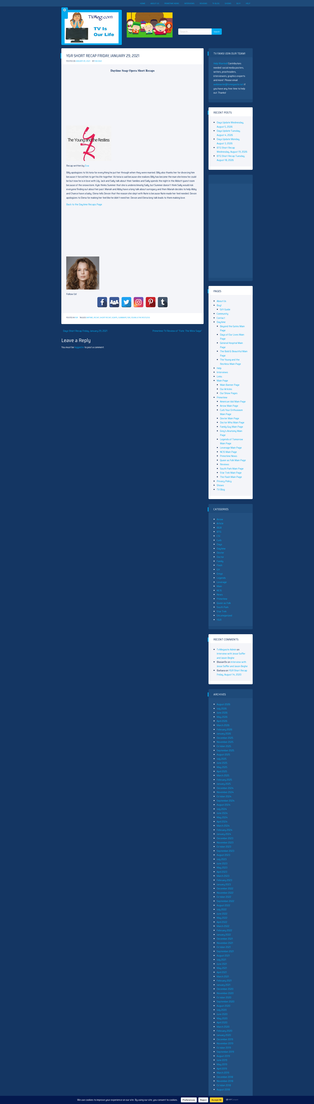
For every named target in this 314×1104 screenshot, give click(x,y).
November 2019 (225, 1043)
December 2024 (225, 788)
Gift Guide (225, 309)
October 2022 (224, 897)
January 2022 (224, 935)
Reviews (203, 3)
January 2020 (224, 1035)
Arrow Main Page (229, 406)
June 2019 (222, 1060)
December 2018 (225, 1077)
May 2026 (222, 717)
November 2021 (225, 943)
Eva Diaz (98, 61)
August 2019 (223, 1056)
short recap (105, 317)
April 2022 (222, 922)
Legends (221, 578)
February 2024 (224, 830)
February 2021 (224, 981)
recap (96, 317)
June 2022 (222, 914)
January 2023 (224, 884)
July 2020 (222, 1010)
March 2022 (223, 926)
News (220, 594)
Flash (219, 565)
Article (220, 523)
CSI (218, 536)
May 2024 (222, 817)
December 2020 (225, 989)
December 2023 (225, 838)
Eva (87, 166)
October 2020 (224, 997)
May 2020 (222, 1018)
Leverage (222, 582)
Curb (219, 540)
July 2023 (222, 859)
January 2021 (223, 985)
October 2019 (224, 1048)
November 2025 (225, 742)
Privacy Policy (224, 481)
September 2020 (225, 1001)
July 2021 (221, 960)
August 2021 (223, 956)
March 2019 (223, 1073)
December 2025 (225, 738)
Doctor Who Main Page (232, 422)
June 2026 (222, 713)
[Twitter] (126, 302)
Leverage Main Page (231, 448)
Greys (220, 574)
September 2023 (225, 851)
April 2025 (222, 771)
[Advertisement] (201, 15)
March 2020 (223, 1027)
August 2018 (223, 1089)
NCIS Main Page (228, 452)
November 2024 (225, 792)
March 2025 (223, 775)
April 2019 (222, 1069)
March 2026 (223, 725)
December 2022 (225, 888)
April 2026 (222, 721)
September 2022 (225, 901)
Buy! (238, 3)
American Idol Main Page (233, 401)
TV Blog (215, 3)
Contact (221, 318)
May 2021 (222, 968)
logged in (79, 347)
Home (142, 3)
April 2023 (222, 872)
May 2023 (222, 868)
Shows (228, 3)
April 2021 (222, 972)
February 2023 (224, 880)
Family (220, 561)
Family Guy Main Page (231, 427)
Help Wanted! (220, 63)
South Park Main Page (232, 469)
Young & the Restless (140, 317)
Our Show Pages (228, 393)
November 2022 (225, 893)
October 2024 (224, 796)
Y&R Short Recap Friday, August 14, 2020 (232, 672)
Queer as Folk (224, 603)
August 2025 (223, 754)
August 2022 (223, 905)
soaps (114, 317)
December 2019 (225, 1039)
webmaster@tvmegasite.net (228, 84)
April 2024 (222, 822)
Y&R (76, 317)
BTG (219, 532)
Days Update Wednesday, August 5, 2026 (230, 124)
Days (219, 544)
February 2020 (224, 1031)
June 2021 (222, 964)
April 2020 (222, 1022)
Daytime (89, 317)
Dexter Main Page (229, 418)
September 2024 (226, 801)
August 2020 (223, 1006)
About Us (154, 3)
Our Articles (226, 389)
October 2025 (224, 746)
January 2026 (224, 734)
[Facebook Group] (114, 302)
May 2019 (222, 1064)
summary (122, 317)
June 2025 (222, 763)
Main (219, 586)
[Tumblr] (162, 302)
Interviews (189, 3)
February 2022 (224, 930)
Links (219, 376)
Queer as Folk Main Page (233, 460)
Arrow (220, 519)
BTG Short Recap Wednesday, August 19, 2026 (232, 150)
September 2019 (225, 1052)
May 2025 (222, 767)
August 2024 (223, 805)
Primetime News (171, 3)
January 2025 (224, 784)
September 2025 (225, 750)
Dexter (220, 553)
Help (248, 3)
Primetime (222, 397)
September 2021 (225, 951)
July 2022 (222, 909)
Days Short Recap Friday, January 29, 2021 (85, 331)
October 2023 (224, 847)
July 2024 (222, 809)
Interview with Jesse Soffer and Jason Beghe (231, 656)
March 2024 (223, 826)
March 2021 (223, 976)
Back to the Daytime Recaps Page (84, 204)
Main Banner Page (229, 385)
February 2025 (224, 780)
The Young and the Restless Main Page (230, 362)
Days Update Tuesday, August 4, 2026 (228, 133)
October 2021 (224, 947)
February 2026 (224, 729)
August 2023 (223, 855)
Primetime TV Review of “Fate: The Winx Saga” (177, 331)
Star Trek (222, 611)
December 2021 (225, 939)
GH (218, 569)
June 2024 (222, 813)
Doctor (220, 557)
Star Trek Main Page (231, 473)
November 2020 (225, 993)
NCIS (219, 590)
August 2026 (223, 704)
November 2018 (225, 1081)
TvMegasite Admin (226, 649)
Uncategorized (224, 615)
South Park (222, 607)
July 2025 (222, 759)
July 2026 (222, 709)
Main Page (222, 381)
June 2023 (222, 863)
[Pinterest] (150, 302)
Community (222, 314)
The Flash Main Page (231, 477)
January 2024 (224, 834)
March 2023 (223, 876)
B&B (219, 528)
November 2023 (225, 842)
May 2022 (222, 918)
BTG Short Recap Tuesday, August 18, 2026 (231, 158)
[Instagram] (138, 302)
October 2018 (224, 1085)
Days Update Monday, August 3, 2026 (228, 141)
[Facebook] (102, 302)
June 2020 (222, 1014)
